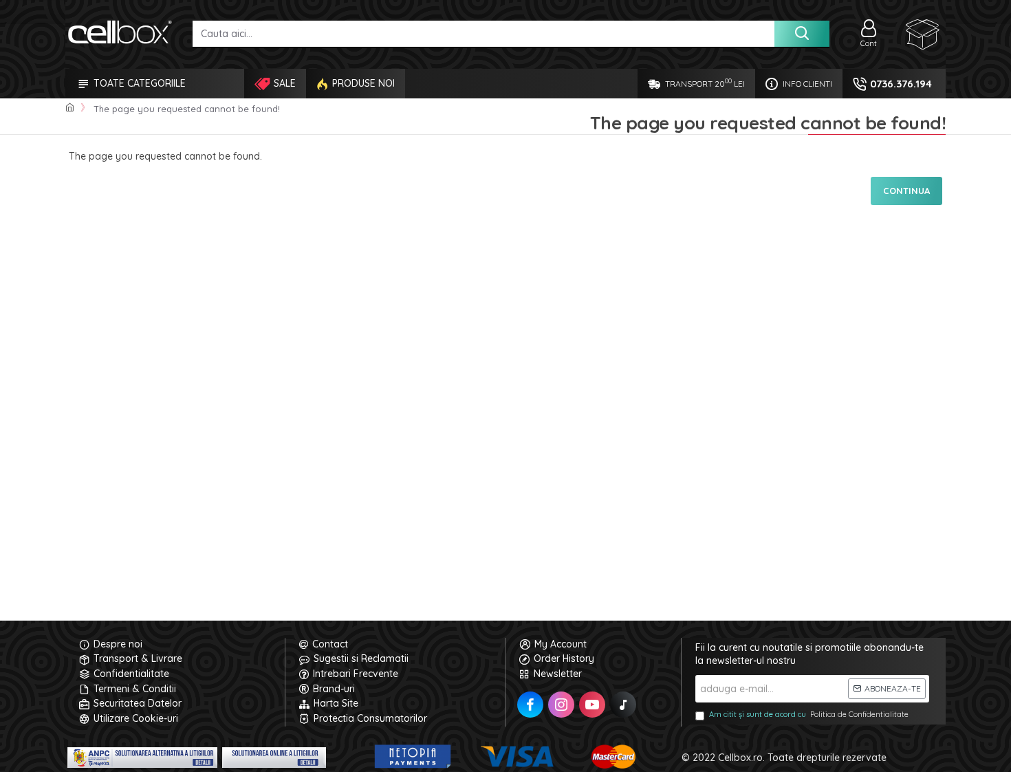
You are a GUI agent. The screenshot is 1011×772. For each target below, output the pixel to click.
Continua (906, 190)
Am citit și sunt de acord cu (809, 714)
